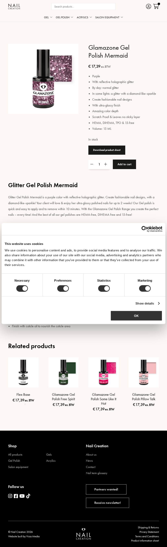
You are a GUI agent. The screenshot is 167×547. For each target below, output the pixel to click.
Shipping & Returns (148, 527)
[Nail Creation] (14, 6)
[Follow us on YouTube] (22, 496)
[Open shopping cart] (156, 6)
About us (91, 454)
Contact (90, 467)
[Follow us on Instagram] (10, 496)
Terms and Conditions (147, 536)
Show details (144, 303)
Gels (49, 454)
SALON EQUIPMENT (107, 17)
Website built (15, 536)
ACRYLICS (82, 17)
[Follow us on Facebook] (16, 496)
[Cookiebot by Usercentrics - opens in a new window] (144, 229)
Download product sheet (107, 150)
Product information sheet (145, 540)
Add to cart (124, 164)
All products (15, 454)
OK (136, 315)
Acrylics (50, 460)
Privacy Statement (149, 532)
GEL (46, 17)
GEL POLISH (62, 17)
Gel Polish (14, 460)
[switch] (63, 288)
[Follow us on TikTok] (28, 496)
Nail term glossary (96, 473)
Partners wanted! (106, 489)
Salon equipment (18, 467)
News (89, 460)
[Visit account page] (148, 6)
